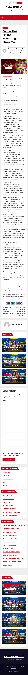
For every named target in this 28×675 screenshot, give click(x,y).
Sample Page (16, 671)
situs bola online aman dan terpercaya (13, 589)
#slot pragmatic (21, 55)
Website (5, 444)
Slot (5, 343)
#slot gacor (13, 53)
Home (10, 671)
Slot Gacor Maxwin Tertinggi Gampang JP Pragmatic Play (13, 363)
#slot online (19, 53)
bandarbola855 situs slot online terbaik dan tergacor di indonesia (14, 347)
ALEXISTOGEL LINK (8, 565)
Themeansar (13, 668)
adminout (12, 46)
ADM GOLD (15, 349)
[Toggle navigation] (14, 17)
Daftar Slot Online (13, 104)
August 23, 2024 (9, 592)
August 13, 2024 (9, 624)
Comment (5, 400)
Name (4, 430)
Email (4, 437)
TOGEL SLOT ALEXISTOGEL (10, 538)
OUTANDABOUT (14, 7)
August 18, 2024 (9, 608)
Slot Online (9, 343)
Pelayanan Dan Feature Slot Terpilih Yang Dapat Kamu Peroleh (20, 311)
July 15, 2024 (8, 641)
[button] (25, 17)
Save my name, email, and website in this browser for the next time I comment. (13, 454)
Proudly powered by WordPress (9, 666)
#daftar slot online (16, 50)
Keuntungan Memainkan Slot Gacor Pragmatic (13, 378)
